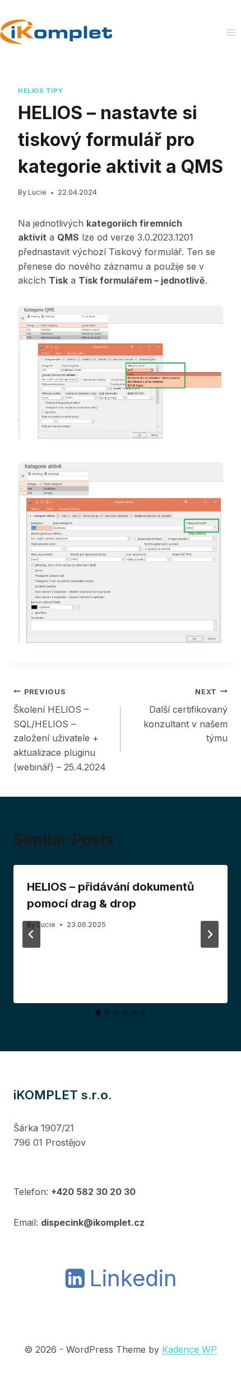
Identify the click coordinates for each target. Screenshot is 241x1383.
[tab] (98, 1012)
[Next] (210, 934)
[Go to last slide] (31, 934)
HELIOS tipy (40, 91)
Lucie (37, 192)
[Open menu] (230, 32)
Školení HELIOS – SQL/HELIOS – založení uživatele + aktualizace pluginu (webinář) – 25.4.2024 (59, 730)
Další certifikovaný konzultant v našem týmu (185, 716)
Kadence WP (189, 1349)
